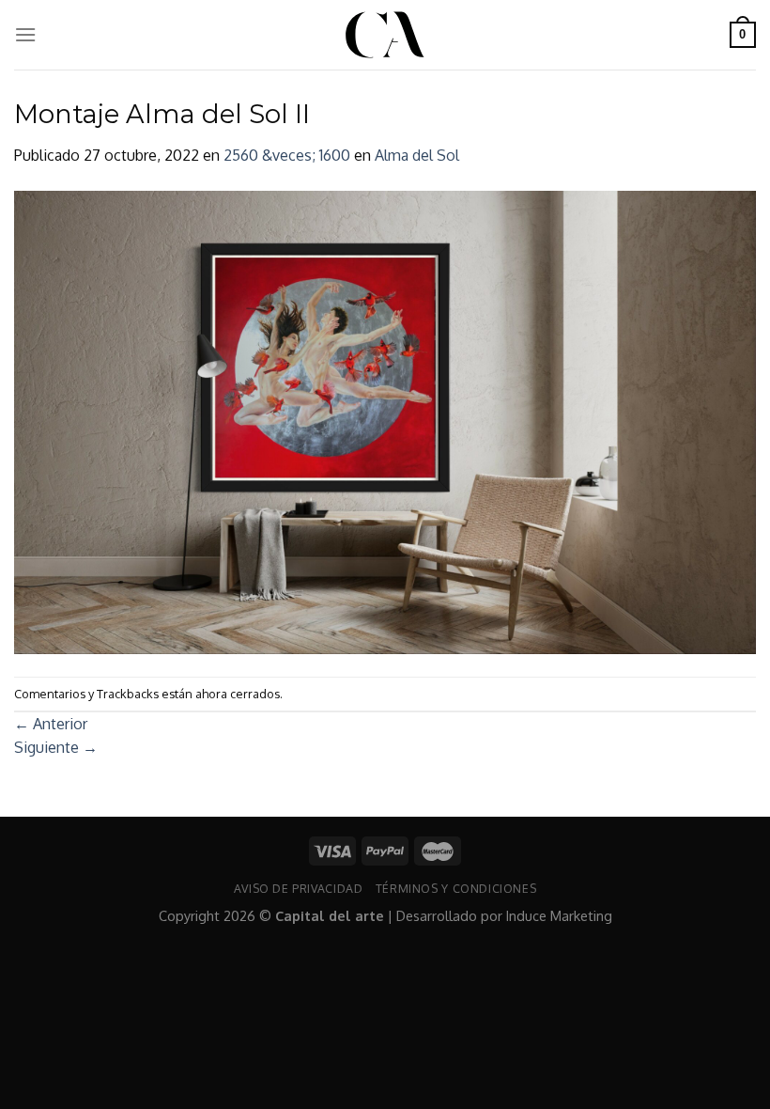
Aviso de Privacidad (298, 888)
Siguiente (56, 747)
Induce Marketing (559, 915)
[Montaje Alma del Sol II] (385, 421)
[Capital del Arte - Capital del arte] (385, 35)
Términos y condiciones (456, 888)
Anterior (50, 723)
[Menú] (25, 34)
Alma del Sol (417, 155)
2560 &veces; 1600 (286, 155)
